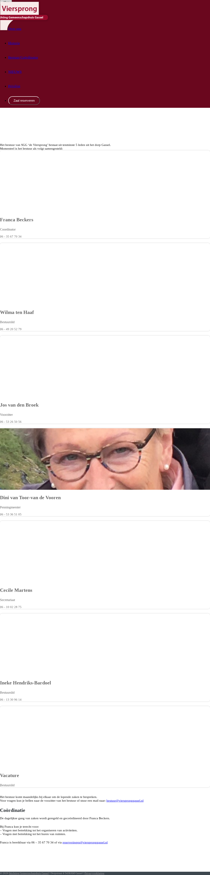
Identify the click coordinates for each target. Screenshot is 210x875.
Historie (14, 43)
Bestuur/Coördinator (23, 57)
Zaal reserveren (24, 100)
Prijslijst (14, 86)
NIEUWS (15, 72)
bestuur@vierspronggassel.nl (125, 800)
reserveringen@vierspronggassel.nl (85, 842)
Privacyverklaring (94, 873)
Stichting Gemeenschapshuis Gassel (29, 873)
